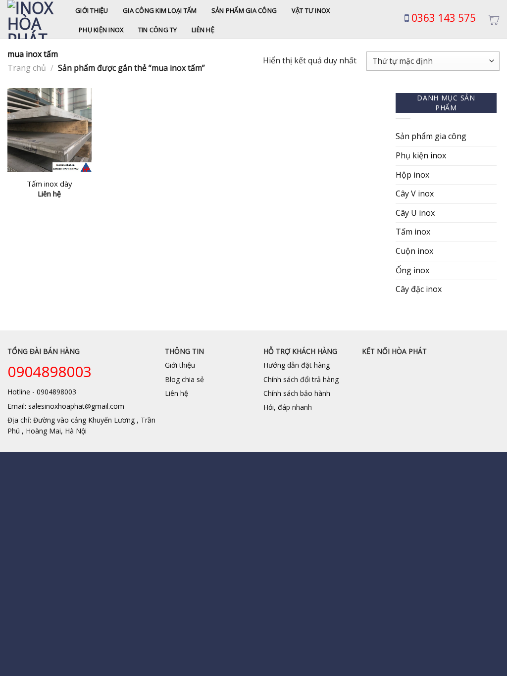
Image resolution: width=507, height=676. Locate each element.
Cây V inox (415, 193)
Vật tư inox (311, 10)
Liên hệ (203, 29)
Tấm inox (413, 231)
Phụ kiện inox (101, 29)
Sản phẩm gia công (244, 10)
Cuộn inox (414, 250)
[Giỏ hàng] (494, 20)
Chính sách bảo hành (296, 393)
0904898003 (49, 371)
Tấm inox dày (49, 184)
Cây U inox (415, 212)
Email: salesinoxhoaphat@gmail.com (65, 406)
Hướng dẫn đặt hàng (296, 365)
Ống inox (412, 270)
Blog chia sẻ (184, 379)
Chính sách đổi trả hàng (301, 379)
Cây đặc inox (419, 289)
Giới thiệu (91, 10)
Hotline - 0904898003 (41, 391)
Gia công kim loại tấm (160, 10)
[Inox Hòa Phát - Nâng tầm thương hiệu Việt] (33, 19)
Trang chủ (26, 67)
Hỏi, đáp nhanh (287, 407)
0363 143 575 (442, 18)
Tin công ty (157, 29)
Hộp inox (412, 174)
